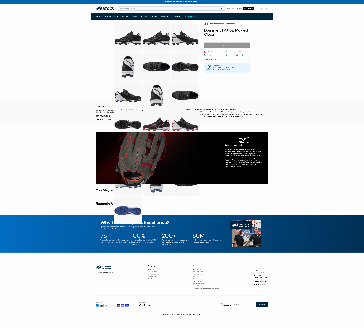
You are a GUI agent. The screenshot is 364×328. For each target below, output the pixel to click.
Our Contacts (231, 70)
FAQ (194, 276)
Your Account (197, 269)
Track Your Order (198, 272)
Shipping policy (196, 314)
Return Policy (197, 281)
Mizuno (206, 24)
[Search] (222, 8)
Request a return (198, 274)
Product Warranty (198, 283)
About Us (151, 269)
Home (206, 23)
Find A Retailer (152, 272)
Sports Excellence (108, 272)
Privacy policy (176, 314)
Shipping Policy (197, 279)
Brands (150, 279)
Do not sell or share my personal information (206, 288)
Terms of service (186, 314)
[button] (262, 8)
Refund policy (167, 314)
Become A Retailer (153, 274)
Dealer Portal (152, 276)
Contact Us (196, 286)
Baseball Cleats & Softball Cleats (222, 23)
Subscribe (261, 304)
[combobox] (171, 8)
